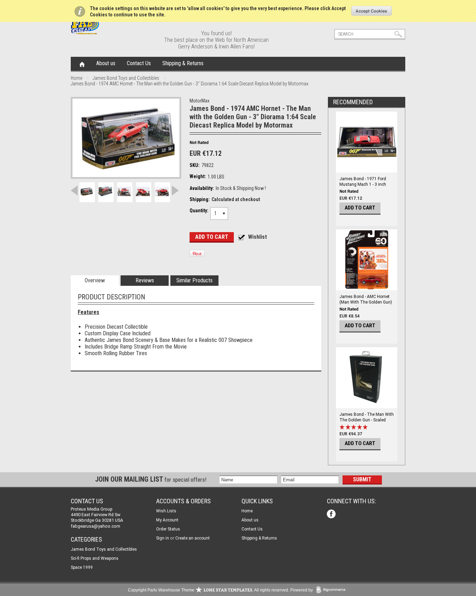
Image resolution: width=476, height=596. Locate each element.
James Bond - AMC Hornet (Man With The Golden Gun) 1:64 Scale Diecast (365, 302)
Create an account (192, 538)
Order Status (168, 529)
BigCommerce (332, 590)
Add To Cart (360, 208)
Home (82, 64)
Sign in (162, 538)
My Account (167, 520)
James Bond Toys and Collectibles (126, 78)
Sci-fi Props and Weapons (94, 558)
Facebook (332, 515)
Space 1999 (82, 567)
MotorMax (199, 101)
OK (371, 11)
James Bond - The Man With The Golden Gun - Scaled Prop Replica (366, 420)
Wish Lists (166, 511)
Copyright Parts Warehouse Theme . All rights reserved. (208, 590)
